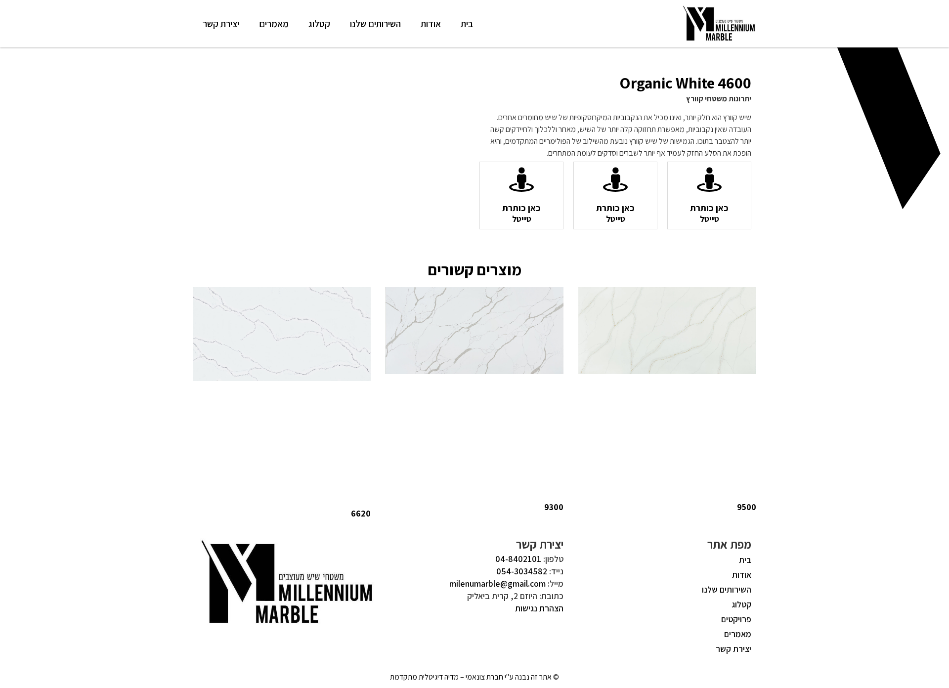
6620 (361, 513)
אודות (431, 23)
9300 (553, 507)
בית (467, 23)
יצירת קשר (221, 23)
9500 (746, 507)
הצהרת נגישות (539, 608)
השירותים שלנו (375, 23)
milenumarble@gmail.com (497, 583)
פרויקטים (736, 619)
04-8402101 (518, 558)
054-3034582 (521, 571)
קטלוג (319, 23)
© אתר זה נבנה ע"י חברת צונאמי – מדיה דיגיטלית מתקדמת (474, 677)
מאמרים (274, 23)
